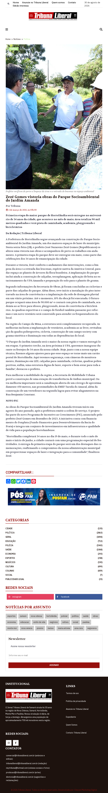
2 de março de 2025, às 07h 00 (22, 210)
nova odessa (36, 616)
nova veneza (26, 628)
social (75, 622)
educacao (24, 622)
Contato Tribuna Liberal (76, 732)
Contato (72, 2)
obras (95, 616)
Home (16, 2)
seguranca (92, 628)
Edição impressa (21, 5)
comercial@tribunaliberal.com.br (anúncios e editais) (25, 757)
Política (27, 39)
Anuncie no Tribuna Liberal (35, 2)
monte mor (12, 628)
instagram (16, 597)
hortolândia (52, 616)
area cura (79, 628)
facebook (65, 597)
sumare (23, 616)
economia (11, 622)
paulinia (86, 622)
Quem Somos (71, 725)
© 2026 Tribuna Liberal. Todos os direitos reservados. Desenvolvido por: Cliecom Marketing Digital (54, 790)
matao (51, 628)
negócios (54, 622)
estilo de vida (39, 622)
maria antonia (64, 628)
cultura (65, 622)
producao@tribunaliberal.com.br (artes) (23, 772)
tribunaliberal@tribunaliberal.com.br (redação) (26, 763)
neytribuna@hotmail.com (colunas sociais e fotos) (28, 768)
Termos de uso (72, 693)
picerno (40, 628)
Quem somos (58, 2)
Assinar (54, 665)
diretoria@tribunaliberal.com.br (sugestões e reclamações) (26, 779)
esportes (11, 616)
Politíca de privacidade (76, 701)
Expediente (71, 717)
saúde (85, 616)
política (75, 616)
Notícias (17, 39)
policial (64, 616)
